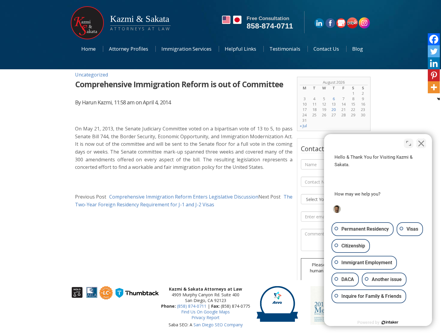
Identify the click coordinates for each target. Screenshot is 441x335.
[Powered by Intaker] (390, 322)
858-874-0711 (270, 26)
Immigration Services (186, 48)
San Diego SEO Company (218, 325)
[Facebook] (434, 39)
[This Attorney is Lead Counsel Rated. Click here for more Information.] (106, 297)
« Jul (303, 125)
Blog (357, 48)
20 (334, 109)
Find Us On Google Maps (205, 312)
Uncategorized (91, 74)
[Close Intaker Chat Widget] (421, 143)
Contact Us (326, 48)
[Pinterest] (434, 75)
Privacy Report (205, 317)
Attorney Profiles (128, 48)
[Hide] (438, 99)
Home (88, 48)
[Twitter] (434, 51)
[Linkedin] (434, 63)
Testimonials (284, 48)
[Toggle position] (408, 143)
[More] (434, 87)
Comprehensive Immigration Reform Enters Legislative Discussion (166, 196)
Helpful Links (240, 48)
